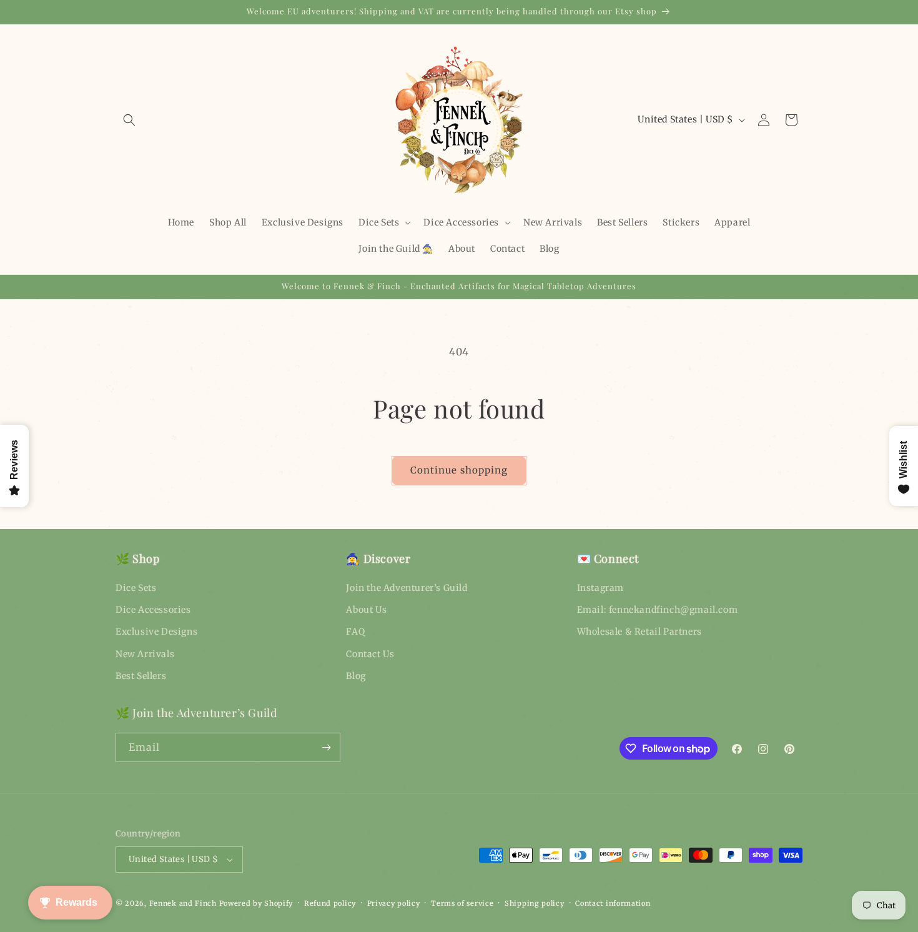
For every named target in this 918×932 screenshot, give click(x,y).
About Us (366, 609)
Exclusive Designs (156, 631)
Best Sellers (141, 676)
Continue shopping (459, 470)
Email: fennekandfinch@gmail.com (657, 609)
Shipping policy (535, 903)
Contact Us (370, 654)
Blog (355, 676)
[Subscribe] (326, 747)
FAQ (355, 631)
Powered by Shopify (256, 903)
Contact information (612, 903)
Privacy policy (393, 903)
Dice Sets (136, 587)
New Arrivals (145, 654)
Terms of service (462, 903)
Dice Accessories (153, 609)
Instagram (600, 587)
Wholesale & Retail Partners (639, 631)
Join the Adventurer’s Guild (406, 587)
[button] (129, 120)
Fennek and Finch (183, 903)
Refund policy (330, 903)
